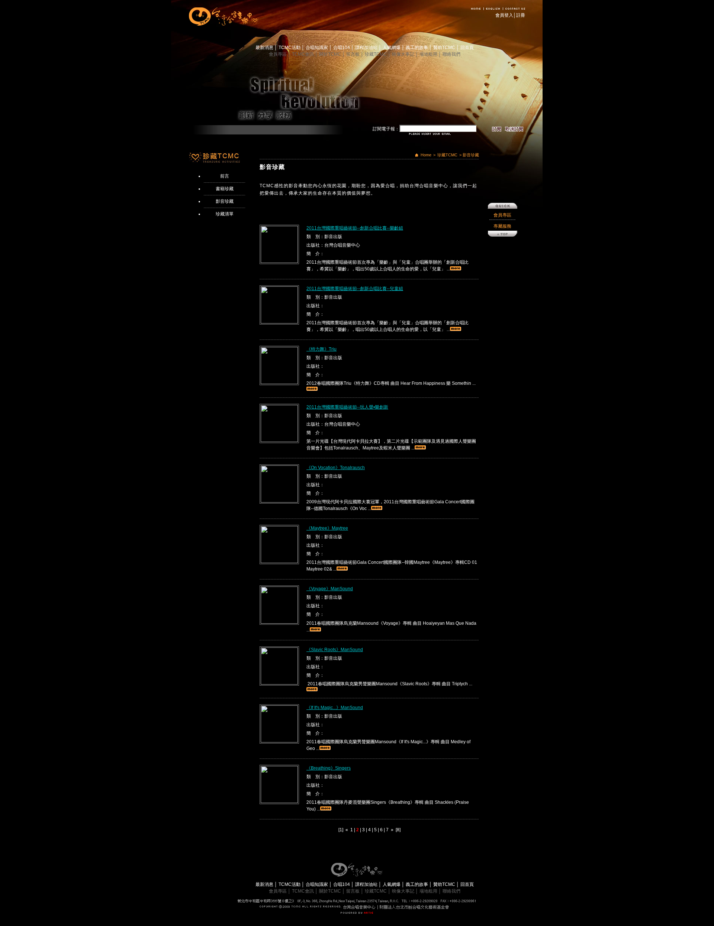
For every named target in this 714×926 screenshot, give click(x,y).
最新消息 (264, 47)
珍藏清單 (225, 214)
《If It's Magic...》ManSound (334, 707)
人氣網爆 (392, 47)
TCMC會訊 (303, 54)
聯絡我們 (451, 54)
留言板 (353, 54)
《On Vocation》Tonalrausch (335, 467)
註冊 (520, 15)
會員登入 (504, 15)
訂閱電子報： (386, 128)
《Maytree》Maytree (327, 528)
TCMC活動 (290, 47)
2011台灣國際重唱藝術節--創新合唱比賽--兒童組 (354, 288)
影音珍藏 (225, 201)
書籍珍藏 (225, 188)
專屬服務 (502, 226)
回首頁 (467, 47)
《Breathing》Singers (328, 768)
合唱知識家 (317, 47)
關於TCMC (330, 54)
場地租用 (428, 54)
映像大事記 (403, 54)
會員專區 (278, 54)
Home (426, 155)
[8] (398, 829)
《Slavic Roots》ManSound (334, 649)
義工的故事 (417, 47)
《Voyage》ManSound (329, 588)
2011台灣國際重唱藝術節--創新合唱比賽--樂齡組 (354, 228)
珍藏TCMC (376, 54)
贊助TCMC (444, 47)
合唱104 (342, 47)
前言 (224, 176)
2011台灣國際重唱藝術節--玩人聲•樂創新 (347, 407)
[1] (340, 829)
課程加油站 (367, 47)
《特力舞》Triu (321, 349)
